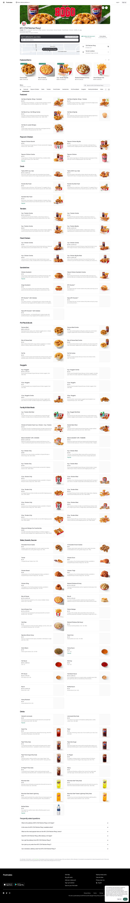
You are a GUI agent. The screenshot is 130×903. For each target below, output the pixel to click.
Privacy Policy (87, 893)
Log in (117, 2)
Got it (125, 899)
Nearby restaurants (101, 874)
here (121, 895)
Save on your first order (71, 885)
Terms (95, 893)
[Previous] (105, 59)
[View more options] (106, 7)
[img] (50, 49)
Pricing (101, 893)
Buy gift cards (69, 877)
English (100, 883)
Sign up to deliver (69, 883)
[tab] (25, 89)
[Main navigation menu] (4, 2)
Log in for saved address (72, 36)
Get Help (67, 874)
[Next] (108, 59)
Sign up (124, 2)
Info (81, 30)
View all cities (99, 877)
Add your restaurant (70, 880)
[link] (103, 7)
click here (36, 859)
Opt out (119, 899)
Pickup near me (100, 880)
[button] (65, 823)
